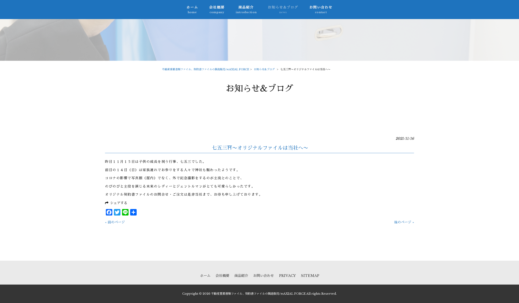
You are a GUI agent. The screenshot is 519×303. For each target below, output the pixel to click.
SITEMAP (310, 276)
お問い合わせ (263, 276)
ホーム (205, 276)
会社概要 (222, 276)
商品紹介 (241, 276)
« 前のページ (115, 222)
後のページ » (404, 222)
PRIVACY (287, 276)
